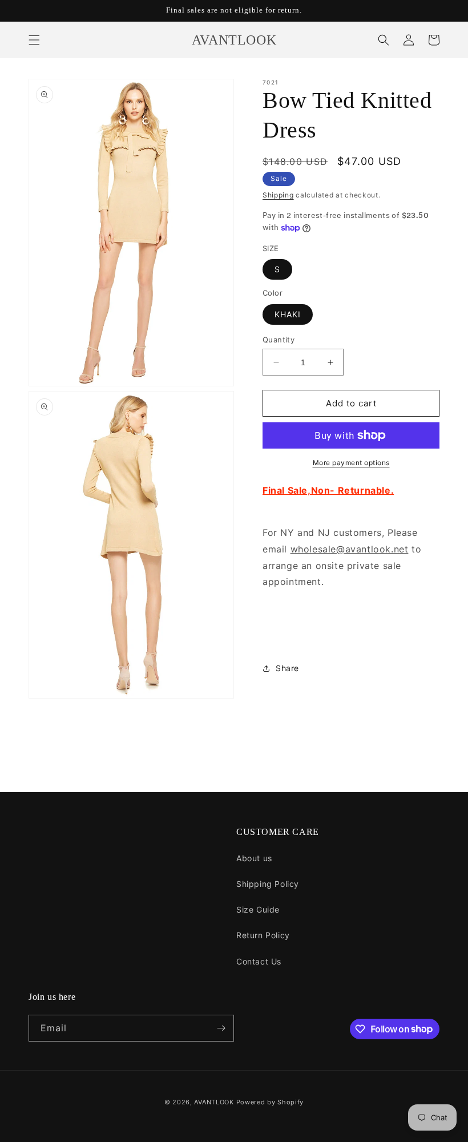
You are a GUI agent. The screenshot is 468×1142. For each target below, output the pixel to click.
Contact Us (258, 961)
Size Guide (258, 909)
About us (254, 858)
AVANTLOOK (213, 1102)
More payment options (351, 462)
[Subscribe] (220, 1028)
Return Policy (263, 935)
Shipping (278, 195)
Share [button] (287, 668)
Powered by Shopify (270, 1102)
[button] (34, 40)
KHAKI (288, 314)
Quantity (278, 339)
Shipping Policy (267, 884)
